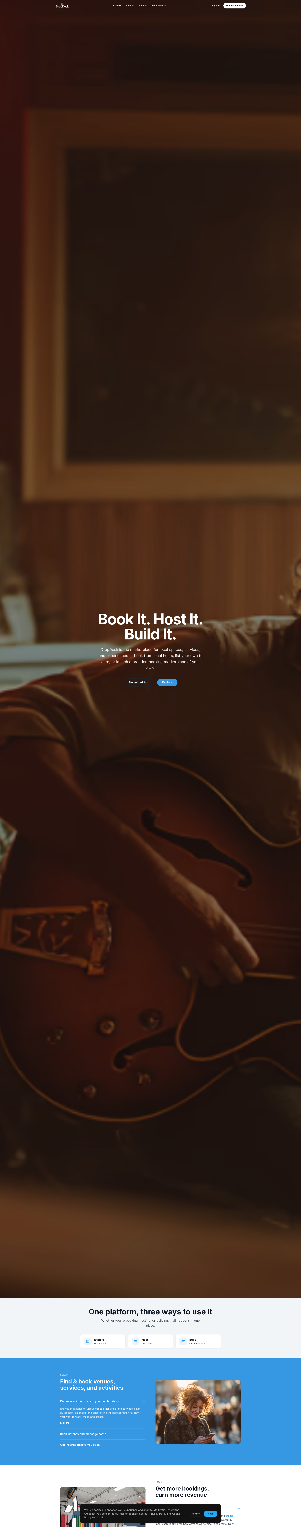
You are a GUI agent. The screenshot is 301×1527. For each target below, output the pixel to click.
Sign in (216, 5)
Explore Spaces (234, 5)
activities (110, 1408)
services (128, 1408)
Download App (139, 682)
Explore (117, 5)
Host (128, 5)
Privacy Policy (157, 1513)
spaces (99, 1408)
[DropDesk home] (62, 5)
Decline (195, 1513)
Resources (157, 5)
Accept (210, 1513)
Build (141, 5)
